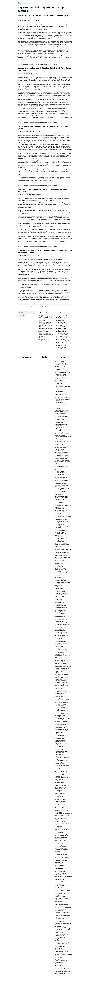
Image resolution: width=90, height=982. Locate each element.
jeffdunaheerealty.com (61, 820)
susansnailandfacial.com (61, 810)
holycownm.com (59, 735)
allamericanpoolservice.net (62, 552)
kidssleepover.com (60, 390)
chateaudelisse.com (60, 435)
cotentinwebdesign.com (61, 452)
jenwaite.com (58, 940)
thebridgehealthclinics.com (62, 785)
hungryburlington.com (61, 682)
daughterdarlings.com (61, 368)
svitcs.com (57, 768)
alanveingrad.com (59, 705)
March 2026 (61, 320)
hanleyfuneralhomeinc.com (62, 523)
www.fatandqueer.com (61, 831)
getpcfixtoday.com (60, 413)
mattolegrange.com (60, 698)
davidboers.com (59, 796)
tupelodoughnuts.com (61, 519)
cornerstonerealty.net (60, 874)
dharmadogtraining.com (61, 960)
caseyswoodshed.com (61, 760)
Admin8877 (36, 20)
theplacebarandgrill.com (61, 751)
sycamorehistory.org (60, 873)
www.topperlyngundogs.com (62, 817)
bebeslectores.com (60, 457)
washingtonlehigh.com (61, 860)
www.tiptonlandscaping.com (62, 856)
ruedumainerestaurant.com (62, 655)
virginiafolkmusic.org (60, 560)
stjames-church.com (60, 662)
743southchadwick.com (61, 477)
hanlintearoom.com (60, 937)
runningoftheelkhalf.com (61, 818)
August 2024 (61, 342)
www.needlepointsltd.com (62, 845)
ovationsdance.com (60, 562)
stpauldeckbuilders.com (61, 835)
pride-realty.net (59, 932)
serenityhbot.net (59, 807)
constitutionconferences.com (63, 765)
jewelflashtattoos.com (61, 411)
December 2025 (62, 325)
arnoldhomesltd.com (60, 483)
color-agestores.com (60, 585)
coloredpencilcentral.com (61, 485)
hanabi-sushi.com (59, 863)
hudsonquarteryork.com (61, 898)
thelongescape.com (60, 696)
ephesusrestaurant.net (61, 892)
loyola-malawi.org (59, 588)
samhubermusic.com (60, 973)
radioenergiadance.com (61, 429)
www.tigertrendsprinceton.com (63, 813)
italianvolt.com (59, 504)
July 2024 (60, 344)
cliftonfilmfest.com (60, 487)
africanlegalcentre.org (61, 651)
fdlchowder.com (59, 843)
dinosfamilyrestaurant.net (62, 460)
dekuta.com (58, 867)
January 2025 (61, 334)
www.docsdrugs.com (60, 840)
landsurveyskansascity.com (62, 834)
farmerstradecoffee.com (61, 793)
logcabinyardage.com (60, 795)
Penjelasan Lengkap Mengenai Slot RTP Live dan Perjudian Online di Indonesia (45, 318)
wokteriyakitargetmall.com (62, 543)
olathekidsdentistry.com (61, 521)
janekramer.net (59, 687)
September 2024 (62, 341)
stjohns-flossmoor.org (61, 726)
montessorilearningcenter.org (63, 915)
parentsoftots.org (59, 790)
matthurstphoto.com (60, 920)
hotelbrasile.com (59, 443)
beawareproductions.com (62, 668)
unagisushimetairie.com (61, 410)
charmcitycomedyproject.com (63, 666)
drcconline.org (59, 749)
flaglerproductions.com (61, 632)
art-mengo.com (59, 690)
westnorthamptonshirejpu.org (63, 441)
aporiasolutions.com (60, 781)
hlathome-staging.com (61, 541)
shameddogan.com (60, 788)
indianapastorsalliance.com (62, 757)
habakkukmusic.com (60, 804)
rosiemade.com (59, 518)
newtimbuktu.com (60, 382)
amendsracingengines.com (62, 828)
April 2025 (60, 330)
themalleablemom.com (61, 679)
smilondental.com (59, 532)
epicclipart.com (59, 418)
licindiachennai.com (60, 366)
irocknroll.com (59, 494)
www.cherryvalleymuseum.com (63, 451)
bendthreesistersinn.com (61, 724)
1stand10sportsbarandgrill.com (63, 526)
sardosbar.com (59, 502)
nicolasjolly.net (59, 648)
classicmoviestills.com (61, 602)
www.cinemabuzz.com (61, 868)
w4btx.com (58, 527)
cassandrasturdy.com (60, 599)
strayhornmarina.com (61, 630)
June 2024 (60, 345)
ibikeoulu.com (58, 671)
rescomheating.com (60, 965)
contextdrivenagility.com (61, 670)
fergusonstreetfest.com (61, 917)
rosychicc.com (58, 590)
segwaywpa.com (59, 782)
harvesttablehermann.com (62, 465)
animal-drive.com (59, 774)
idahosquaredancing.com (61, 497)
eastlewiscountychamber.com (63, 623)
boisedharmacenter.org (61, 584)
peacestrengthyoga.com (61, 821)
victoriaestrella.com (60, 741)
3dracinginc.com (59, 613)
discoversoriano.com (60, 605)
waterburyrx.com (59, 752)
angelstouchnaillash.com (61, 529)
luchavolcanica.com (60, 734)
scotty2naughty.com (60, 663)
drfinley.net (58, 945)
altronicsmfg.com (59, 383)
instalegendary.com (60, 402)
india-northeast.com (60, 479)
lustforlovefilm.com (60, 646)
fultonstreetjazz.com (60, 444)
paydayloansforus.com (61, 393)
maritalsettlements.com (61, 710)
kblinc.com (58, 513)
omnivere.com (59, 379)
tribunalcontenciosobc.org (62, 624)
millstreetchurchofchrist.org (62, 928)
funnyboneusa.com (60, 727)
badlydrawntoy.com (60, 801)
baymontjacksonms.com (61, 713)
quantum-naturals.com (61, 914)
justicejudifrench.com (60, 676)
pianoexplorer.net (59, 884)
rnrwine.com (58, 948)
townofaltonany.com (60, 715)
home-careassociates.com (62, 579)
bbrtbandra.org (59, 415)
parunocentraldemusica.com (62, 903)
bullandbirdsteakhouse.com (62, 846)
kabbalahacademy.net (61, 530)
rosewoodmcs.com (60, 871)
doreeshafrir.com (59, 665)
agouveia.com (58, 953)
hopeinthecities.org (60, 594)
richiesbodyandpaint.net (61, 364)
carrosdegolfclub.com (61, 466)
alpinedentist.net (59, 427)
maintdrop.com (59, 421)
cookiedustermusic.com (61, 729)
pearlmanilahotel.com (61, 419)
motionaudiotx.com (60, 962)
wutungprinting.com (60, 709)
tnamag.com (58, 776)
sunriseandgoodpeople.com (62, 721)
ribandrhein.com (59, 563)
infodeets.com (59, 369)
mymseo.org (58, 957)
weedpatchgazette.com (61, 512)
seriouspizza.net (59, 770)
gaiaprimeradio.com (60, 691)
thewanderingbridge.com (61, 677)
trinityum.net (58, 887)
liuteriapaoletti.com (60, 720)
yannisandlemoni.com (61, 510)
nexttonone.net (59, 806)
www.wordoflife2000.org (61, 496)
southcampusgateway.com (62, 433)
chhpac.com (58, 959)
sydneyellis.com (59, 546)
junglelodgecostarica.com (62, 699)
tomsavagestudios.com (61, 555)
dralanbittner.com (59, 508)
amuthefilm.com (59, 644)
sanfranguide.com (60, 610)
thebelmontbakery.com (61, 394)
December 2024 (62, 336)
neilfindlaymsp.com (60, 746)
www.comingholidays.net (61, 609)
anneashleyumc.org (60, 832)
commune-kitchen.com (61, 643)
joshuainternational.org (61, 809)
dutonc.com (58, 695)
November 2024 (62, 338)
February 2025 (61, 333)
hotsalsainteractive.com (61, 371)
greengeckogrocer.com (61, 540)
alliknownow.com (59, 621)
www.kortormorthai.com (61, 829)
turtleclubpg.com (59, 738)
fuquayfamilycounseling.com (62, 951)
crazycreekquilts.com (60, 637)
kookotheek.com (59, 430)
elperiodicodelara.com (61, 363)
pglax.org (57, 716)
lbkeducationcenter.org (61, 568)
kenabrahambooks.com (61, 641)
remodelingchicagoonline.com (63, 853)
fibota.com (58, 899)
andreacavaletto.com (60, 580)
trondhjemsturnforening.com (63, 907)
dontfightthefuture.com (61, 482)
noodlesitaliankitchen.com (62, 407)
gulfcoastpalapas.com (61, 784)
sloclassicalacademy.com (61, 626)
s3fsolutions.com (59, 472)
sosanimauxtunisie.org (61, 424)
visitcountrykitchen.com (61, 702)
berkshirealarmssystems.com (63, 505)
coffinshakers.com (60, 673)
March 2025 (61, 331)
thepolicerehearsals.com (61, 619)
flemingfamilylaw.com (61, 946)
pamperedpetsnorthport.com (63, 516)
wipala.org (57, 587)
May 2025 (60, 328)
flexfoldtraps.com (25, 3)
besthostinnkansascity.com (62, 968)
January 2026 (61, 323)
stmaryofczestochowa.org (62, 674)
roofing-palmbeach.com (61, 480)
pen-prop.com (58, 812)
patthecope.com (59, 767)
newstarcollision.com (60, 533)
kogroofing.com (59, 425)
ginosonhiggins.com (60, 707)
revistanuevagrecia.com (61, 660)
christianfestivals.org (60, 701)
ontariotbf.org (59, 400)
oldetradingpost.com (60, 454)
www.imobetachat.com (61, 798)
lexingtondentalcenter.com (62, 544)
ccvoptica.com (58, 859)
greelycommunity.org (60, 654)
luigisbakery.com (59, 862)
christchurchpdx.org (60, 640)
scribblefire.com (59, 576)
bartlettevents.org (60, 446)
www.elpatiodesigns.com (61, 896)
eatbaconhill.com (59, 385)
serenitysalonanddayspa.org (62, 372)
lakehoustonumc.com (60, 803)
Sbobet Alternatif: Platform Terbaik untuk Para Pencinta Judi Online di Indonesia (46, 334)
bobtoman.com (59, 422)
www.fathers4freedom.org (62, 815)
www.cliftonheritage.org (61, 849)
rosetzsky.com (59, 657)
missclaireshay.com (60, 360)
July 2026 (60, 317)
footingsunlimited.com (61, 837)
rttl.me (56, 964)
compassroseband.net (61, 771)
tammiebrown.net (59, 693)
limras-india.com (59, 361)
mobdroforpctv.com (60, 598)
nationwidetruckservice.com (62, 737)
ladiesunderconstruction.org (62, 455)
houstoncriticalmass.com (61, 615)
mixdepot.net (58, 870)
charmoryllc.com (59, 612)
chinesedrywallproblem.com (62, 723)
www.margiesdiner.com (61, 842)
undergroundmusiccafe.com (62, 971)
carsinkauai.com (59, 926)
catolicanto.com (59, 566)
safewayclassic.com (60, 396)
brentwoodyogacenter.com (62, 854)
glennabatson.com (60, 629)
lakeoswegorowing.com (61, 949)
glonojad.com (58, 659)
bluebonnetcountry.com (61, 416)
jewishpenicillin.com (60, 554)
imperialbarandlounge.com (62, 488)
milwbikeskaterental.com (61, 712)
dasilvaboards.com (60, 627)
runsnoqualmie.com (60, 838)
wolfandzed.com (59, 865)
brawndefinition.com (60, 634)
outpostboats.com (60, 591)
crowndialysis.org (59, 548)
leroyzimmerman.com (61, 943)
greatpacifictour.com (60, 740)
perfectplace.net (59, 571)
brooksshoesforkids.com (61, 777)
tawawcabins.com (59, 499)
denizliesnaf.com (59, 763)
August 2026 (61, 316)
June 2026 (60, 319)
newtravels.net (59, 391)
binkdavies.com (59, 638)
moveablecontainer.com (61, 447)
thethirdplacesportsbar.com (62, 890)
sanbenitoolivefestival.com (62, 601)
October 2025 (61, 327)
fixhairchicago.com (60, 762)
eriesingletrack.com (60, 515)
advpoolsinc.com (59, 754)
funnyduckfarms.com (60, 939)
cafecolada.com (59, 604)
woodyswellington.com (61, 893)
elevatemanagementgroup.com (63, 942)
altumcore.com (59, 773)
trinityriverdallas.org (60, 569)
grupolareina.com (59, 449)
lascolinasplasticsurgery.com (62, 848)
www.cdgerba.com (60, 901)
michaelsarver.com (60, 538)
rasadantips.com (59, 380)
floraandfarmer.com (60, 471)
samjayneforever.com (60, 918)
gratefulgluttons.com (60, 596)
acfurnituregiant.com (60, 375)
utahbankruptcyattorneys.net (63, 493)
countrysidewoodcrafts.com (62, 397)
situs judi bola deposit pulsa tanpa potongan (45, 64)
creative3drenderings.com (62, 792)
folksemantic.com (59, 501)
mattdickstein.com (60, 799)
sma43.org (58, 851)
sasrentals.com (59, 535)
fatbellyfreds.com (59, 895)
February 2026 (61, 322)
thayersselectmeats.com (61, 779)
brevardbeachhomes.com (62, 474)
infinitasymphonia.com (61, 649)
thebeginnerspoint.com (61, 607)
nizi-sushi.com (58, 688)
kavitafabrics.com (59, 732)
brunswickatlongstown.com (62, 684)
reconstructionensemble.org (62, 731)
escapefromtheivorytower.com (63, 476)
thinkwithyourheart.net (61, 491)
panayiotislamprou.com (61, 432)
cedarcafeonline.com (60, 374)
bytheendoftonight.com (61, 593)
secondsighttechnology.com (62, 537)
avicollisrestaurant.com (61, 748)
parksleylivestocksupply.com (62, 582)
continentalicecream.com (61, 635)
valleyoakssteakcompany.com (63, 759)
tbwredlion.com (59, 910)
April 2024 (60, 349)
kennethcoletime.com (60, 680)
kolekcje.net (58, 565)
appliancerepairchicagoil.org (62, 399)
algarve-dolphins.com (60, 704)
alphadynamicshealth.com (62, 934)
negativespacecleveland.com (62, 718)
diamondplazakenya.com (61, 909)
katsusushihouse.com (61, 652)
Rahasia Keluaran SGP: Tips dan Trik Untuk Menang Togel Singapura (46, 323)
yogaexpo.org (58, 577)
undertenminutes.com (61, 377)
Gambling (25, 64)
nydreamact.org (59, 408)
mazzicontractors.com (61, 889)
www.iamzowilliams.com (61, 879)
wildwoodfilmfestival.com (61, 440)
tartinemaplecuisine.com (61, 685)
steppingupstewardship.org (62, 857)
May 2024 (60, 347)
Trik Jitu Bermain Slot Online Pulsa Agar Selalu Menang (45, 328)
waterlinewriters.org (60, 787)
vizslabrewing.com (60, 507)
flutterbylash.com (59, 935)
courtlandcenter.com (60, 745)
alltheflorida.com (59, 921)
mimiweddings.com (60, 967)
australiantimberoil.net (61, 458)
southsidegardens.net (61, 885)
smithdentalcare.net (60, 970)
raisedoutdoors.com (60, 490)
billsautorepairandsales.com (62, 912)
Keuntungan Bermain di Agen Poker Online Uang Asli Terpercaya (46, 339)
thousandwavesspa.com (61, 743)
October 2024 (61, 339)
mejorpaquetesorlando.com (62, 524)
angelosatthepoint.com (61, 756)
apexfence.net (58, 975)
